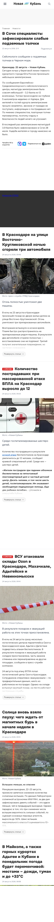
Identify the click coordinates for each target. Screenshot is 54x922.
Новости (16, 28)
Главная (6, 28)
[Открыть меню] (5, 4)
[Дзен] (46, 143)
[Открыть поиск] (49, 3)
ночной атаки (9, 454)
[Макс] (19, 144)
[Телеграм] (24, 144)
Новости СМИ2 (10, 195)
